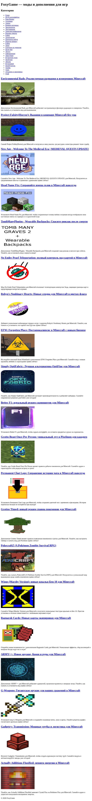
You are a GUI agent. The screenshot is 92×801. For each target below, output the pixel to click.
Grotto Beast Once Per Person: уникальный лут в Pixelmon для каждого (44, 436)
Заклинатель (10, 27)
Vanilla (7, 68)
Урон (7, 45)
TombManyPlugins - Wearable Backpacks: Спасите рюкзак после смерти (44, 221)
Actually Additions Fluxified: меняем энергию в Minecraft (35, 762)
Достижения (10, 29)
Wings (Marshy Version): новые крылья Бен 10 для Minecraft (37, 581)
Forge (7, 15)
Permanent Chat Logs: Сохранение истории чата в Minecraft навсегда (43, 473)
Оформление (10, 54)
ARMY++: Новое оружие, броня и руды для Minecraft (33, 654)
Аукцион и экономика (13, 72)
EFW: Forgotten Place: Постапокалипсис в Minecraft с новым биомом (43, 330)
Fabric (7, 35)
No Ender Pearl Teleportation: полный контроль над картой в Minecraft (44, 257)
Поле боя (8, 50)
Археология (10, 37)
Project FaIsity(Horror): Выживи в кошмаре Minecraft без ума (38, 114)
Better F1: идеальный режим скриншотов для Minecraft (35, 402)
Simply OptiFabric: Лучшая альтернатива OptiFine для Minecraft (40, 366)
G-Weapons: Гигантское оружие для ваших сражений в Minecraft (40, 690)
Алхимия (8, 21)
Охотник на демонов (13, 47)
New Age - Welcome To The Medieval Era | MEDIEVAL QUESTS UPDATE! (45, 148)
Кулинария (9, 64)
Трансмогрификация (13, 31)
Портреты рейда (11, 39)
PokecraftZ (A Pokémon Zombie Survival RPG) (28, 545)
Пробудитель (10, 66)
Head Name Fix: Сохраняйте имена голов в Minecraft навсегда (38, 185)
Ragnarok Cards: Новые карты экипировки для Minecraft (36, 617)
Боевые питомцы (12, 25)
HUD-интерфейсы (12, 17)
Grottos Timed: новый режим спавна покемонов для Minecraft (38, 509)
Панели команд (11, 41)
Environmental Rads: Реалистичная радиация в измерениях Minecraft (43, 78)
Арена (7, 23)
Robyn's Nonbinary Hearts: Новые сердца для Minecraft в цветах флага (44, 293)
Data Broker (9, 19)
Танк (7, 70)
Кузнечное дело (11, 58)
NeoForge (9, 60)
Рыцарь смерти (11, 33)
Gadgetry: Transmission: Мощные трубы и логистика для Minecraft (42, 726)
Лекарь (8, 62)
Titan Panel (9, 56)
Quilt (7, 74)
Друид (7, 52)
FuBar (7, 43)
